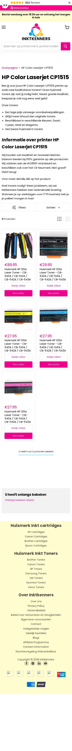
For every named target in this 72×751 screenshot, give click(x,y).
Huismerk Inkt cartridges (36, 525)
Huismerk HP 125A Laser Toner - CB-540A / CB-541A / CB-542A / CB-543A (18, 274)
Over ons (36, 601)
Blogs (36, 637)
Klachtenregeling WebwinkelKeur (36, 651)
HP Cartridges (36, 532)
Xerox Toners (36, 587)
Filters (22, 207)
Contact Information (36, 647)
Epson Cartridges (36, 545)
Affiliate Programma (36, 642)
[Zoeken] (65, 46)
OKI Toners (36, 578)
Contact (36, 624)
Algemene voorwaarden (36, 619)
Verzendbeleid (36, 610)
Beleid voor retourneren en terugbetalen (36, 615)
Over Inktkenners (36, 595)
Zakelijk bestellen (36, 633)
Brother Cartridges (36, 541)
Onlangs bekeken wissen (19, 500)
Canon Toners (36, 564)
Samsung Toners (36, 573)
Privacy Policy (36, 606)
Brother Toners (36, 559)
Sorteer (50, 207)
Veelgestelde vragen (36, 628)
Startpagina (9, 67)
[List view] (68, 219)
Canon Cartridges (36, 536)
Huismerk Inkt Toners (36, 553)
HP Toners (36, 569)
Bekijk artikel (18, 285)
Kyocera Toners (36, 582)
